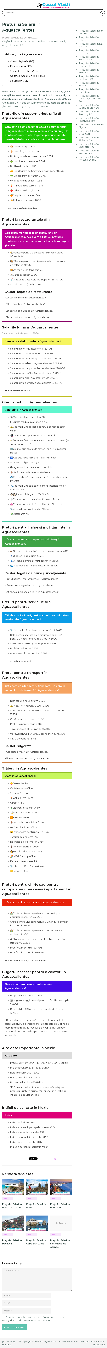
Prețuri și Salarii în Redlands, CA (89, 77)
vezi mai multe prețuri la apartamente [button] (27, 960)
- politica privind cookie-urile (90, 1341)
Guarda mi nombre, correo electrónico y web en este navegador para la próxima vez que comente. (33, 1319)
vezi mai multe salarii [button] (19, 391)
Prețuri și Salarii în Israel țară (89, 90)
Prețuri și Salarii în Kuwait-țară (89, 58)
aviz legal (44, 1341)
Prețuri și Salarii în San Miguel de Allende (60, 1243)
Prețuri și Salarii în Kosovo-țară (89, 152)
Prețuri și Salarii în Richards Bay (89, 139)
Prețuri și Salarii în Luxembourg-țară (89, 106)
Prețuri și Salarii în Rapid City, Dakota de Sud (90, 99)
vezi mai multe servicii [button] (19, 661)
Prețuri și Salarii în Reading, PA (89, 113)
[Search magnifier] (102, 13)
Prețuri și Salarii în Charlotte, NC (89, 145)
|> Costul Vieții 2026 (11, 1341)
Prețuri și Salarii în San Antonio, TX (91, 32)
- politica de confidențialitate (63, 1341)
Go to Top (98, 1344)
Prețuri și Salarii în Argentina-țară (89, 119)
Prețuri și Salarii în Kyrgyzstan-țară (89, 158)
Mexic (7, 1198)
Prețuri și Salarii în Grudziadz (89, 132)
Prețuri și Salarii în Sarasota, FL (89, 64)
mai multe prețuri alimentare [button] (22, 208)
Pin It (56, 1159)
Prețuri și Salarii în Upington (89, 51)
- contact (6, 1344)
